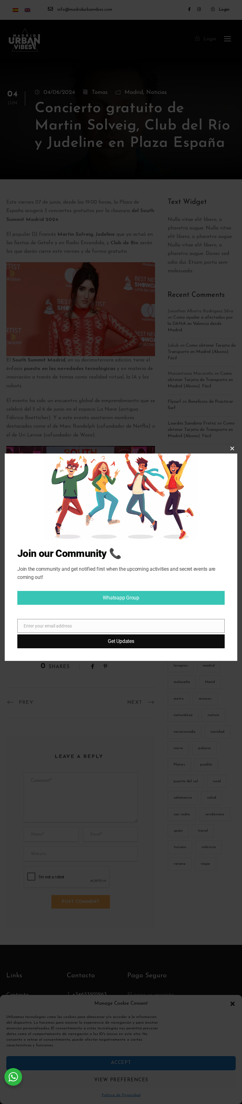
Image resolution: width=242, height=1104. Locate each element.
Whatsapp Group (121, 598)
